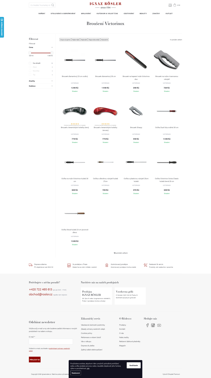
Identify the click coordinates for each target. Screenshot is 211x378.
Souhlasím (133, 365)
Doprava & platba (87, 345)
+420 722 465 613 (47, 289)
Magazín (122, 345)
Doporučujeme (65, 39)
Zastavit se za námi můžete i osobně (84, 265)
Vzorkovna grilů (124, 291)
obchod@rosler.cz (48, 294)
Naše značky (124, 337)
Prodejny (122, 325)
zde (88, 368)
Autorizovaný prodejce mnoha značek (123, 265)
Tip (43, 75)
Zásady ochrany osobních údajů (93, 329)
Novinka (43, 71)
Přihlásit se (35, 360)
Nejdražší (84, 39)
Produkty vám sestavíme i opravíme (161, 265)
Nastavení (76, 373)
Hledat (52, 5)
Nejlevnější (75, 39)
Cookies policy (86, 333)
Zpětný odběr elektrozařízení (91, 349)
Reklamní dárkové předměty (129, 341)
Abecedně (104, 39)
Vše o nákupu (86, 341)
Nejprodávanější (94, 39)
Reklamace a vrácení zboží (91, 337)
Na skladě (43, 63)
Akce (43, 67)
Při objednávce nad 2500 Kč (43, 265)
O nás (121, 333)
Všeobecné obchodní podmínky (93, 325)
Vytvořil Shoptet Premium (171, 374)
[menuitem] (42, 13)
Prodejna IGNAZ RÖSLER (91, 293)
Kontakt (122, 329)
